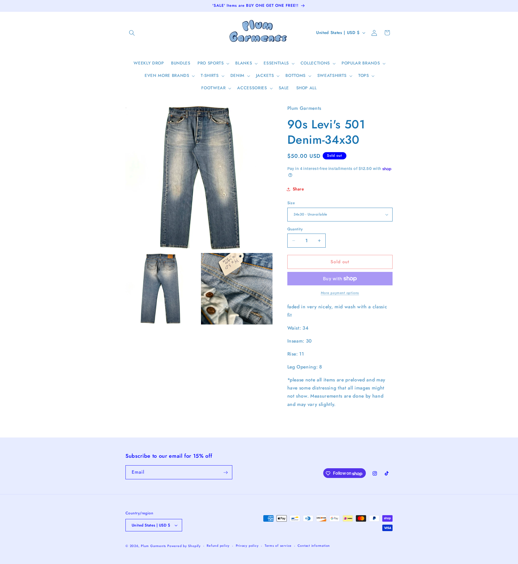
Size (291, 203)
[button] (131, 32)
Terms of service (278, 545)
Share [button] (298, 189)
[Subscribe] (225, 473)
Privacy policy (247, 545)
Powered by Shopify (184, 546)
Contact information (314, 545)
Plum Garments (153, 546)
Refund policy (218, 545)
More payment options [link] (340, 292)
